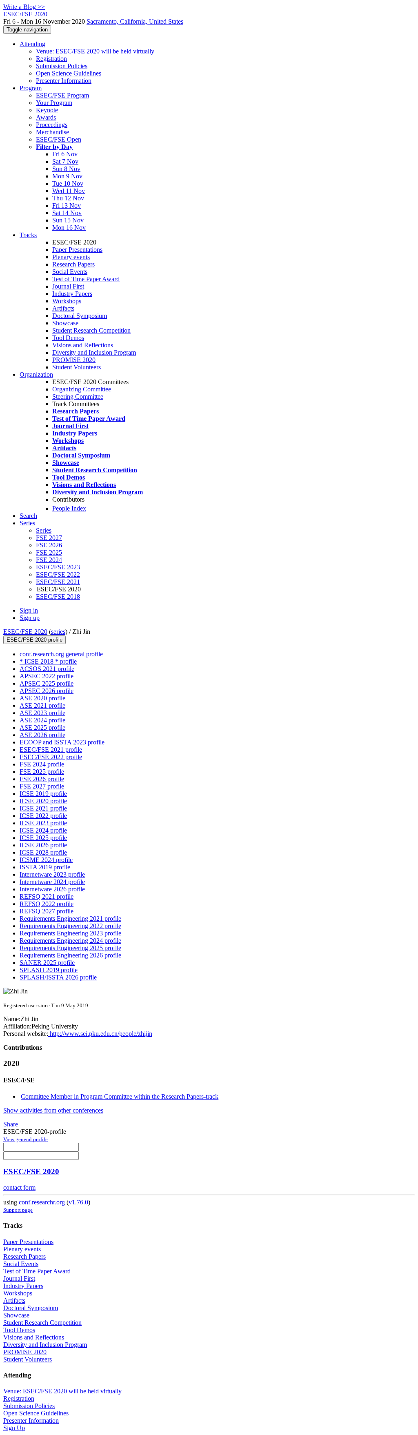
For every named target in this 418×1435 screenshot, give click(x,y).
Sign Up (14, 1427)
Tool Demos (68, 337)
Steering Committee (77, 396)
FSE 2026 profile (42, 778)
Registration (51, 58)
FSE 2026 (49, 545)
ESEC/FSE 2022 (58, 574)
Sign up (30, 617)
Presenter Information (63, 80)
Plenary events (71, 256)
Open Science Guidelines (68, 73)
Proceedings (51, 124)
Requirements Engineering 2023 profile (70, 933)
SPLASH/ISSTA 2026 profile (58, 977)
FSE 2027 (49, 537)
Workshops (66, 301)
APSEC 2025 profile (46, 683)
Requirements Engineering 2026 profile (70, 955)
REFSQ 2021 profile (46, 896)
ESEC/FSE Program (62, 95)
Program (31, 87)
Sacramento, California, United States (135, 21)
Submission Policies (61, 65)
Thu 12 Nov (68, 198)
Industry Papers (72, 293)
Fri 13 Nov (66, 205)
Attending (32, 43)
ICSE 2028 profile (43, 852)
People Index (69, 508)
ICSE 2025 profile (43, 837)
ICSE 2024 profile (43, 830)
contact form (19, 1187)
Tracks (28, 234)
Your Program (54, 102)
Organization (36, 374)
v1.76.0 (78, 1202)
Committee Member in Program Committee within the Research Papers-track (119, 1096)
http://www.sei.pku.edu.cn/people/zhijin (100, 1033)
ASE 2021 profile (42, 705)
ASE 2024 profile (42, 720)
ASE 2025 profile (42, 727)
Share (10, 1124)
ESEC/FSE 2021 (58, 581)
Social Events (69, 271)
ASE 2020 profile (42, 698)
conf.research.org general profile (61, 654)
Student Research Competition (91, 330)
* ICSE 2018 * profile (48, 661)
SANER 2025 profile (47, 962)
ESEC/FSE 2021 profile (51, 749)
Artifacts (63, 308)
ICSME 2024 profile (46, 859)
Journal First (68, 286)
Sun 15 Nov (68, 220)
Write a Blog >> (24, 6)
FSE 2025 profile (42, 771)
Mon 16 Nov (69, 227)
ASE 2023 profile (42, 712)
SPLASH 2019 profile (49, 969)
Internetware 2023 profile (52, 874)
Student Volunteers (76, 367)
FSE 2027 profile (42, 786)
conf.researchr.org (42, 1202)
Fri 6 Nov (65, 154)
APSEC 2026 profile (46, 690)
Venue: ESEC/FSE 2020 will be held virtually (95, 51)
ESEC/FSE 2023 (58, 567)
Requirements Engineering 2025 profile (70, 947)
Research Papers (73, 264)
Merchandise (52, 132)
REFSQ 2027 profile (46, 911)
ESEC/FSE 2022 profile (51, 756)
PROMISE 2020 (74, 359)
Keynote (47, 110)
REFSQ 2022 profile (46, 903)
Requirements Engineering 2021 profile (70, 918)
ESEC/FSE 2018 (58, 596)
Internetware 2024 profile (52, 881)
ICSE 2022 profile (43, 815)
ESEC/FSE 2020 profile (34, 640)
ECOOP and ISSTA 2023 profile (62, 742)
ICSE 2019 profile (43, 793)
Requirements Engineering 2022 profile (70, 925)
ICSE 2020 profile (43, 800)
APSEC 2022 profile (46, 676)
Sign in (29, 610)
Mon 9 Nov (67, 176)
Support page (18, 1210)
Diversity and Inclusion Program (94, 352)
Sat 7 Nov (65, 161)
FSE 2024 (49, 559)
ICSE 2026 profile (43, 845)
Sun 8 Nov (66, 168)
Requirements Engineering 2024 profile (70, 940)
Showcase (65, 323)
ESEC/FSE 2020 (25, 631)
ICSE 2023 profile (43, 823)
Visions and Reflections (82, 345)
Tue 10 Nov (67, 183)
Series (43, 530)
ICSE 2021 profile (43, 808)
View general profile (25, 1139)
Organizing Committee (81, 389)
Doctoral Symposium (79, 315)
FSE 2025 (49, 552)
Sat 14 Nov (67, 212)
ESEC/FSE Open (58, 139)
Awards (46, 117)
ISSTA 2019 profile (45, 867)
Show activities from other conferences (53, 1110)
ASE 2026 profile (42, 734)
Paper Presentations (77, 249)
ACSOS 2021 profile (47, 668)
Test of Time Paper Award (86, 278)
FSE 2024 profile (42, 764)
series (58, 631)
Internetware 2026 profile (52, 889)
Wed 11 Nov (68, 190)
